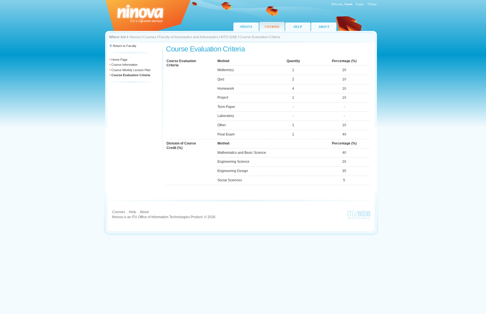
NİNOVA (246, 26)
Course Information (124, 64)
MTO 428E (229, 37)
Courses (149, 37)
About (144, 212)
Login (360, 4)
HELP (298, 26)
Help (132, 212)
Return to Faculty (124, 46)
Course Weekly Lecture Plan (130, 70)
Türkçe (372, 4)
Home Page (119, 59)
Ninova (135, 37)
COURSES (272, 26)
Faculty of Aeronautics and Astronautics (188, 37)
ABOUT (323, 26)
